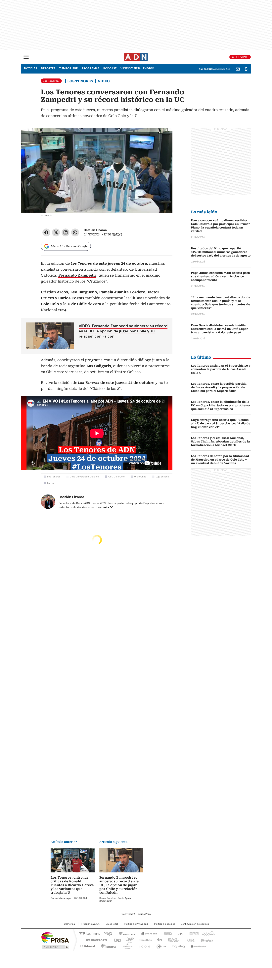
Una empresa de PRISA (55, 937)
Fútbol (50, 483)
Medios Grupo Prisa (55, 947)
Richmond (87, 945)
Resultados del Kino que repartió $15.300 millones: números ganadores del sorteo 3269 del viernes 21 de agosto (220, 252)
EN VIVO (241, 57)
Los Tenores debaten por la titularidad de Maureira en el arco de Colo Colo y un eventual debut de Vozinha (220, 459)
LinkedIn (65, 232)
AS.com (180, 933)
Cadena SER (166, 933)
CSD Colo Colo (116, 476)
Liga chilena (162, 476)
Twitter (56, 232)
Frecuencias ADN (90, 923)
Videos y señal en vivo (137, 68)
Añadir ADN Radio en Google (69, 246)
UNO (116, 940)
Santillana (125, 933)
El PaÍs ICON (143, 945)
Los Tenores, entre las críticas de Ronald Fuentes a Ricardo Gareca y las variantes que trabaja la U (72, 885)
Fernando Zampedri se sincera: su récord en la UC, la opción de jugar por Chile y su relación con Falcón (119, 885)
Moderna (107, 945)
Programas (90, 68)
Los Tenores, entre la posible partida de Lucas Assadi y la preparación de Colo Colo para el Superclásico (219, 387)
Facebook (46, 232)
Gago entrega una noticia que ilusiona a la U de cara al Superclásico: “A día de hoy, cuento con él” (220, 423)
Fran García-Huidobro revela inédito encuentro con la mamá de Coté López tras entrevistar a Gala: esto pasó (219, 329)
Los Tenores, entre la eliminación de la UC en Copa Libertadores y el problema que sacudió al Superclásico (220, 405)
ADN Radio (136, 57)
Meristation (198, 945)
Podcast (109, 68)
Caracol (208, 933)
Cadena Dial (158, 940)
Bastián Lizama (95, 230)
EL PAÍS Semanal (173, 940)
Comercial (69, 923)
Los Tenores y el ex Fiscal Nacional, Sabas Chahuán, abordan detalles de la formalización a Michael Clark (220, 441)
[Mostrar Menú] (26, 56)
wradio (128, 940)
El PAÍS (89, 933)
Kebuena (206, 940)
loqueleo (178, 945)
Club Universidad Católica (84, 476)
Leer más (103, 507)
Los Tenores (80, 81)
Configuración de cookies (195, 923)
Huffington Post (95, 940)
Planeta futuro (189, 940)
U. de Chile (140, 476)
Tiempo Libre (68, 68)
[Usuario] (246, 69)
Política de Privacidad (136, 923)
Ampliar (164, 136)
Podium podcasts (126, 945)
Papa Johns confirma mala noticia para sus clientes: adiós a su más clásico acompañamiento (220, 276)
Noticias (30, 68)
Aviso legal (112, 923)
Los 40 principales (106, 933)
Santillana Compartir (147, 933)
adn (193, 933)
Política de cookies (164, 923)
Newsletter (237, 69)
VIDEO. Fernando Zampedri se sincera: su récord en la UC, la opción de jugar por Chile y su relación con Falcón (123, 331)
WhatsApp (75, 232)
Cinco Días (143, 940)
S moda (160, 945)
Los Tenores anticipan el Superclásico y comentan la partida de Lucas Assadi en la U (220, 369)
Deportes (48, 68)
